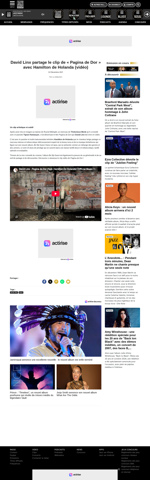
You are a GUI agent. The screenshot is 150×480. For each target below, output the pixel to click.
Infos (89, 22)
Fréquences (47, 22)
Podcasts (105, 22)
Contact (13, 452)
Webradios (26, 22)
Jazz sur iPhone (106, 452)
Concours (140, 22)
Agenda (123, 22)
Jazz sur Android (106, 455)
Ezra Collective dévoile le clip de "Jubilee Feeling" (122, 161)
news (21, 292)
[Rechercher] (138, 4)
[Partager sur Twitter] (49, 283)
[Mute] (43, 14)
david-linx (14, 292)
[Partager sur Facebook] (43, 283)
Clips (34, 452)
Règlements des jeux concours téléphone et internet (130, 469)
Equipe (13, 455)
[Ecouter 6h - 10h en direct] (122, 69)
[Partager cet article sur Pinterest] (55, 283)
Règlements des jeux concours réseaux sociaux (130, 455)
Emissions (14, 458)
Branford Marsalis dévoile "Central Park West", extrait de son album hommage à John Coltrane (122, 108)
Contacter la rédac (40, 458)
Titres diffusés (70, 22)
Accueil (8, 22)
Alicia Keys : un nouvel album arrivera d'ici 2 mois (120, 210)
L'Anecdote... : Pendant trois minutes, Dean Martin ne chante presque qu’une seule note (122, 262)
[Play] (3, 14)
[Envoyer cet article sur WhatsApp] (61, 283)
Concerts (36, 455)
